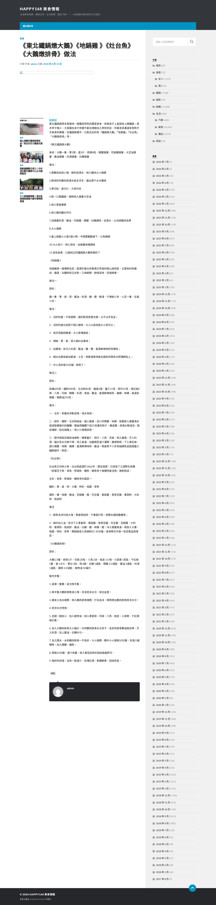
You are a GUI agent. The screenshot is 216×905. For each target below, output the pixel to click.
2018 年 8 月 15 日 (52, 63)
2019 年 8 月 (162, 739)
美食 (22, 38)
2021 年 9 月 (162, 565)
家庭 (158, 72)
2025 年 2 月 (162, 280)
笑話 (158, 141)
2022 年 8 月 (162, 489)
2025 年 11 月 (163, 217)
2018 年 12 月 (163, 795)
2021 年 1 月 (162, 621)
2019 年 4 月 (162, 767)
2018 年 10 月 (163, 809)
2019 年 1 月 (162, 788)
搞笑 (158, 99)
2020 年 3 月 (162, 691)
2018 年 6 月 (162, 837)
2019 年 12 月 (163, 711)
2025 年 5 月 (162, 259)
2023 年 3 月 (162, 440)
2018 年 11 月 (163, 802)
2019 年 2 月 (162, 781)
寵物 (158, 92)
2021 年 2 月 (162, 614)
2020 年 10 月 (163, 642)
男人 (160, 85)
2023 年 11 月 (163, 384)
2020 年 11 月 (163, 635)
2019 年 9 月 (162, 732)
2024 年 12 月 (163, 294)
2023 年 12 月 (163, 377)
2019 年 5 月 (162, 760)
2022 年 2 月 (162, 530)
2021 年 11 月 (163, 551)
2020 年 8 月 (162, 656)
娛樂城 (53, 120)
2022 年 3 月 (162, 523)
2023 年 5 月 (162, 426)
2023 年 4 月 (162, 433)
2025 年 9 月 (162, 231)
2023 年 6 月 (162, 419)
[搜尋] (191, 41)
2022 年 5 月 (162, 510)
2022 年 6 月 (162, 503)
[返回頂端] (192, 888)
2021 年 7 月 (162, 579)
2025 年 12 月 (163, 210)
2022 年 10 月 (163, 475)
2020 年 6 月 (162, 670)
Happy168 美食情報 (40, 9)
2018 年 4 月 (162, 851)
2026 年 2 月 (162, 196)
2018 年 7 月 (162, 830)
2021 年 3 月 (162, 607)
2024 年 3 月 (162, 356)
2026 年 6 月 (162, 168)
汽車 (160, 120)
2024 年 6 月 (162, 335)
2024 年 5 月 (162, 342)
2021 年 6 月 (162, 586)
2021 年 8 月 (162, 572)
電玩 (160, 133)
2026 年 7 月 (162, 161)
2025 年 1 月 (162, 287)
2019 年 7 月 (162, 746)
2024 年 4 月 (162, 349)
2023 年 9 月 (162, 398)
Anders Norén (37, 899)
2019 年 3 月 (162, 774)
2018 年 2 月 (162, 865)
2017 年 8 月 (162, 879)
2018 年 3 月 (162, 858)
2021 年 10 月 (163, 558)
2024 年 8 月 (162, 322)
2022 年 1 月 (162, 537)
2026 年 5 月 (162, 175)
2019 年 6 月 (162, 753)
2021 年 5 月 (162, 593)
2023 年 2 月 (162, 447)
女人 (160, 78)
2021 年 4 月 (162, 600)
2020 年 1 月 (162, 704)
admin (34, 63)
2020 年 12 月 (163, 628)
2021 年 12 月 (163, 544)
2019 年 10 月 (163, 725)
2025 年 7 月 (162, 245)
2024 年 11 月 (163, 301)
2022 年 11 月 (163, 468)
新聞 (158, 106)
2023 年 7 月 (162, 412)
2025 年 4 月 (162, 266)
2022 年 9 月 (162, 482)
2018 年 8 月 (162, 823)
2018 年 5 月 (162, 844)
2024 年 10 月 (163, 308)
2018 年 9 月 (162, 816)
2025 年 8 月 (162, 238)
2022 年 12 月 (163, 461)
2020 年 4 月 (162, 684)
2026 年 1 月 (162, 203)
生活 (158, 113)
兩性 (158, 65)
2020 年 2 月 (162, 698)
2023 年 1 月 (162, 454)
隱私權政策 (28, 26)
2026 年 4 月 (162, 182)
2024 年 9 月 (162, 315)
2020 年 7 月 (162, 663)
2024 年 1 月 (162, 370)
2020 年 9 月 (162, 649)
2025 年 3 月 (162, 273)
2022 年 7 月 (162, 496)
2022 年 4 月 (162, 517)
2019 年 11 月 (163, 718)
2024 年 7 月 (162, 329)
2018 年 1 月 (162, 872)
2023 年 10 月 (163, 391)
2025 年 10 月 (163, 224)
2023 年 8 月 (162, 405)
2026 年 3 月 (162, 189)
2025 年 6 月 (162, 252)
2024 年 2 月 (162, 363)
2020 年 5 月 (162, 677)
